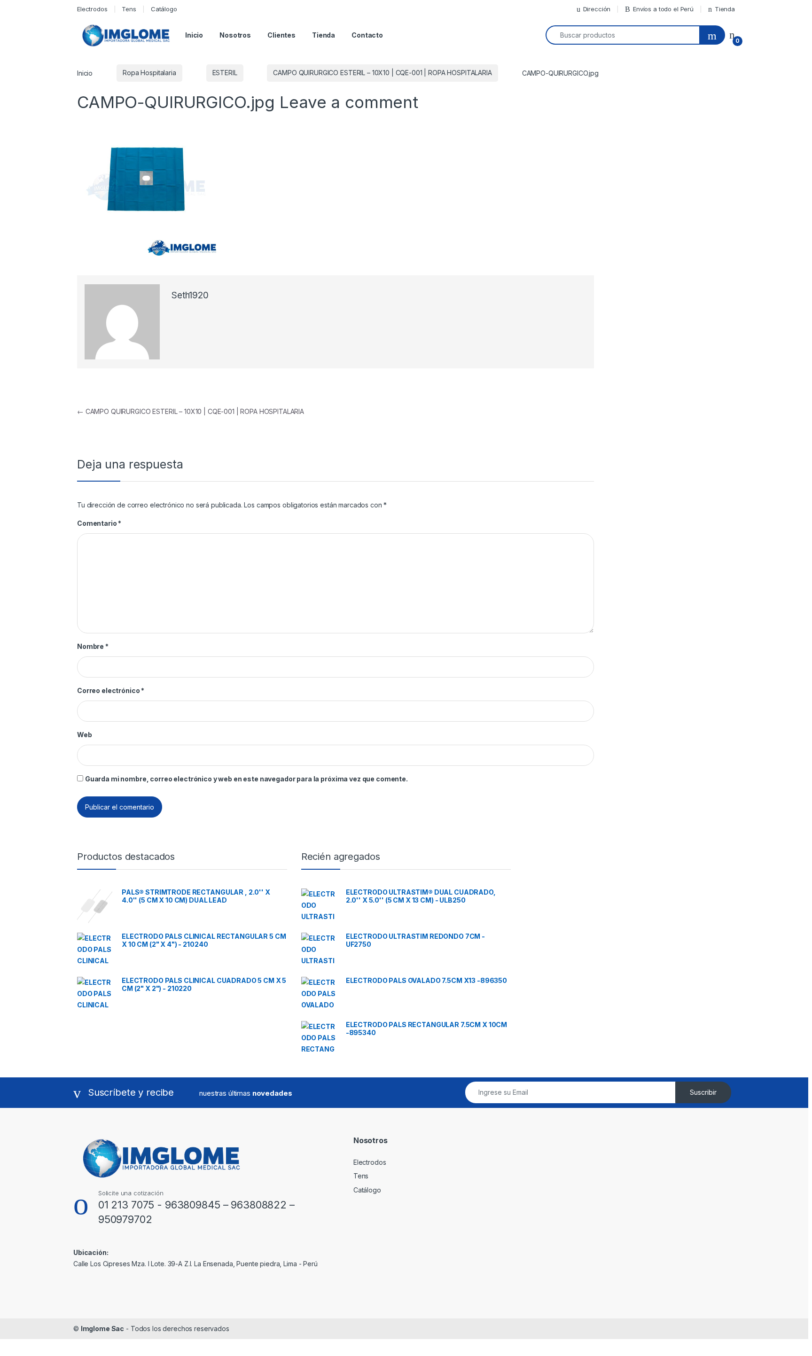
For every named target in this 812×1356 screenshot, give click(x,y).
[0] (732, 34)
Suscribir (703, 1092)
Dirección (597, 9)
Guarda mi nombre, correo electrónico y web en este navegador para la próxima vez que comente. (246, 779)
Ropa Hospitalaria (149, 73)
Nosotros (235, 35)
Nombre (93, 646)
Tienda (725, 9)
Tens (129, 9)
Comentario (99, 523)
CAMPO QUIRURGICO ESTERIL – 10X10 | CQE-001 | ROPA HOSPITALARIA (382, 73)
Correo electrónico (110, 690)
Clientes (281, 35)
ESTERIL (224, 73)
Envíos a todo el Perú (663, 9)
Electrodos (92, 9)
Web (84, 735)
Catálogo (164, 9)
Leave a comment (349, 102)
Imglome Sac (102, 1329)
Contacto (367, 35)
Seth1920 (190, 295)
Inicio (194, 35)
